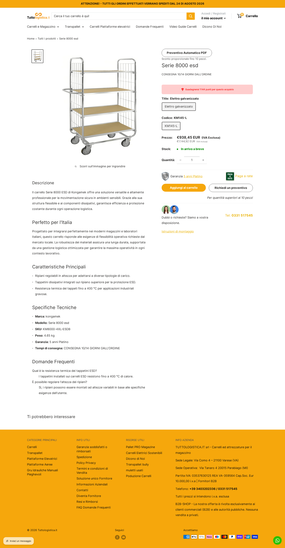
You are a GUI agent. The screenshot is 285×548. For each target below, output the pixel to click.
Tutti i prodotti (47, 38)
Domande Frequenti (150, 26)
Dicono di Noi (135, 458)
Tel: (239, 215)
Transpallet (72, 26)
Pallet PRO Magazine (140, 447)
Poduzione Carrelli (138, 476)
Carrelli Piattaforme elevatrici (110, 26)
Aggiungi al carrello (184, 187)
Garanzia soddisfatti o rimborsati (92, 449)
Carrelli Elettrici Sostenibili (144, 453)
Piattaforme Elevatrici (42, 458)
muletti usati (134, 470)
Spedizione (84, 457)
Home (30, 38)
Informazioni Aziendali (92, 484)
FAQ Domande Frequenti (94, 507)
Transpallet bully (137, 464)
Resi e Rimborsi (87, 501)
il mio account (212, 18)
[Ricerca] (191, 16)
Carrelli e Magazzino (41, 26)
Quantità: (168, 160)
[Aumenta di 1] (203, 160)
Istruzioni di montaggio (178, 231)
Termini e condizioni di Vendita (92, 470)
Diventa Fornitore (89, 496)
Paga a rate (244, 176)
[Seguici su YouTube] (123, 537)
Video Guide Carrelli (183, 26)
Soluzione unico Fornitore (94, 478)
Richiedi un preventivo (231, 188)
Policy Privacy (86, 463)
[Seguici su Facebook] (117, 537)
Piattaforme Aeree (39, 464)
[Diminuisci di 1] (180, 160)
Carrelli (32, 447)
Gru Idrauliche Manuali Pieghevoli (42, 472)
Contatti (82, 490)
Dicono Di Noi (212, 26)
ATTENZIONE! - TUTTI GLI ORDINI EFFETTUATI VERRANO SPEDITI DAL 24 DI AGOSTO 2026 (142, 3)
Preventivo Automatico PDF (187, 53)
